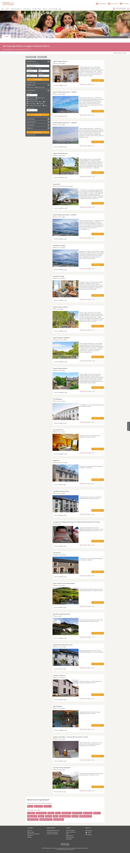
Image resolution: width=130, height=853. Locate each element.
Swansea (50, 813)
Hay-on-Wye (38, 806)
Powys (57, 813)
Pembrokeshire (66, 813)
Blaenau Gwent (31, 816)
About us (29, 830)
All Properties (31, 87)
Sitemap (29, 837)
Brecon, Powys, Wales (60, 63)
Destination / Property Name (33, 63)
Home (2, 9)
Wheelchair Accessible (33, 99)
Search (7, 9)
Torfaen (40, 816)
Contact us (30, 835)
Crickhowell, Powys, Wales (61, 462)
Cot (45, 101)
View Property (97, 80)
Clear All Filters (41, 57)
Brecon (29, 806)
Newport (48, 816)
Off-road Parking (31, 103)
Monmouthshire (77, 813)
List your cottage (70, 830)
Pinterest (90, 834)
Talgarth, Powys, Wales (60, 554)
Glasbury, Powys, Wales (60, 647)
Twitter (89, 832)
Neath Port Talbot (32, 819)
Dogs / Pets (29, 93)
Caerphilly (96, 813)
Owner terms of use (70, 832)
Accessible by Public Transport (35, 105)
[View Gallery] (66, 76)
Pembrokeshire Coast (45, 819)
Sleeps (28, 73)
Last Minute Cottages (121, 8)
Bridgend (74, 816)
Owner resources (70, 837)
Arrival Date (29, 68)
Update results (38, 79)
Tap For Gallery (66, 81)
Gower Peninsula (58, 819)
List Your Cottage (53, 9)
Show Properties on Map (120, 53)
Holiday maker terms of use (53, 830)
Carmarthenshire (40, 813)
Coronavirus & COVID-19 (52, 834)
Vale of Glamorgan (64, 816)
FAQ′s (67, 834)
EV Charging (40, 103)
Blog (60, 9)
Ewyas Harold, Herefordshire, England (64, 186)
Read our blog (30, 832)
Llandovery (47, 806)
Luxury (45, 105)
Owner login (69, 839)
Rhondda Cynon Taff (85, 816)
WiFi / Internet (31, 98)
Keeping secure (69, 835)
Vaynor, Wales (58, 616)
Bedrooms (40, 73)
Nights (39, 68)
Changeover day (30, 108)
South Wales (37, 810)
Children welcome (41, 98)
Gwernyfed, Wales (59, 309)
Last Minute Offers (36, 9)
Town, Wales (58, 524)
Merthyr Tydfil (87, 813)
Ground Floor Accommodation (35, 101)
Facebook (90, 830)
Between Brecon (30, 57)
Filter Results (128, 425)
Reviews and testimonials (33, 834)
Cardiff (55, 816)
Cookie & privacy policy (52, 832)
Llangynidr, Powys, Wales (61, 340)
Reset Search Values (31, 82)
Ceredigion (30, 813)
